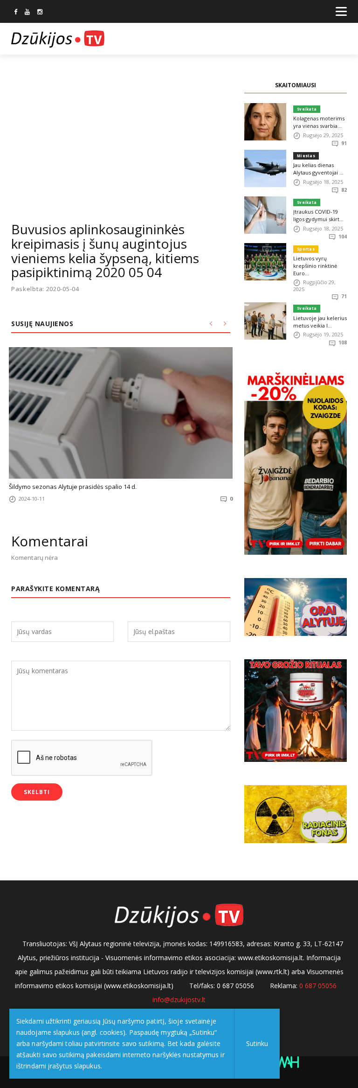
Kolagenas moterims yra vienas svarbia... (318, 122)
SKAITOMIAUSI (295, 85)
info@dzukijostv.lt (179, 999)
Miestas (306, 155)
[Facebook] (15, 12)
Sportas (306, 248)
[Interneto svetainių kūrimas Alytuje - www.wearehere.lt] (286, 1061)
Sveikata (307, 109)
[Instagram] (39, 12)
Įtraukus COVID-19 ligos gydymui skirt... (318, 215)
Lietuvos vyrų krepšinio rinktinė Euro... (315, 266)
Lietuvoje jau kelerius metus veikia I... (320, 321)
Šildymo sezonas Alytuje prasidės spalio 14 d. (73, 486)
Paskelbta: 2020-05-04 (45, 289)
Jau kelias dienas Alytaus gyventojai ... (318, 168)
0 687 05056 (318, 985)
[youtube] (27, 12)
